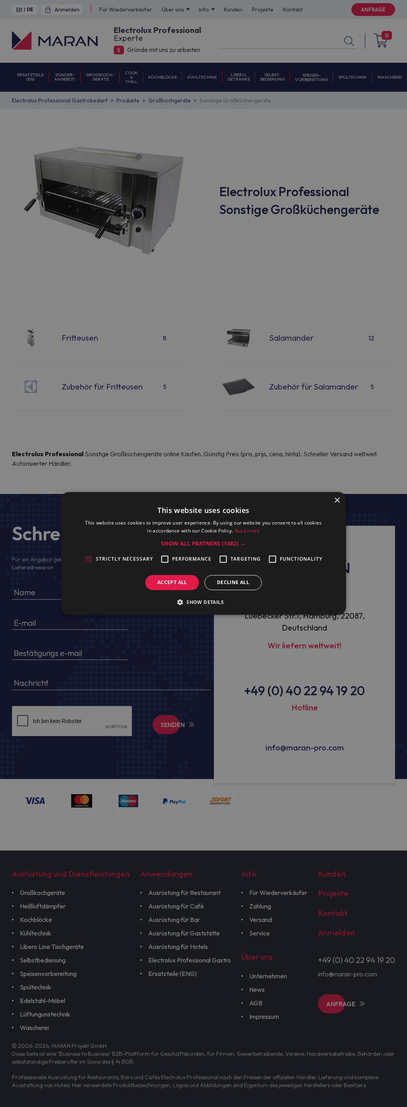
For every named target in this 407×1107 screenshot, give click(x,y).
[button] (203, 543)
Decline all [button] (233, 582)
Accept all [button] (172, 582)
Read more (247, 531)
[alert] (203, 553)
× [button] (337, 500)
